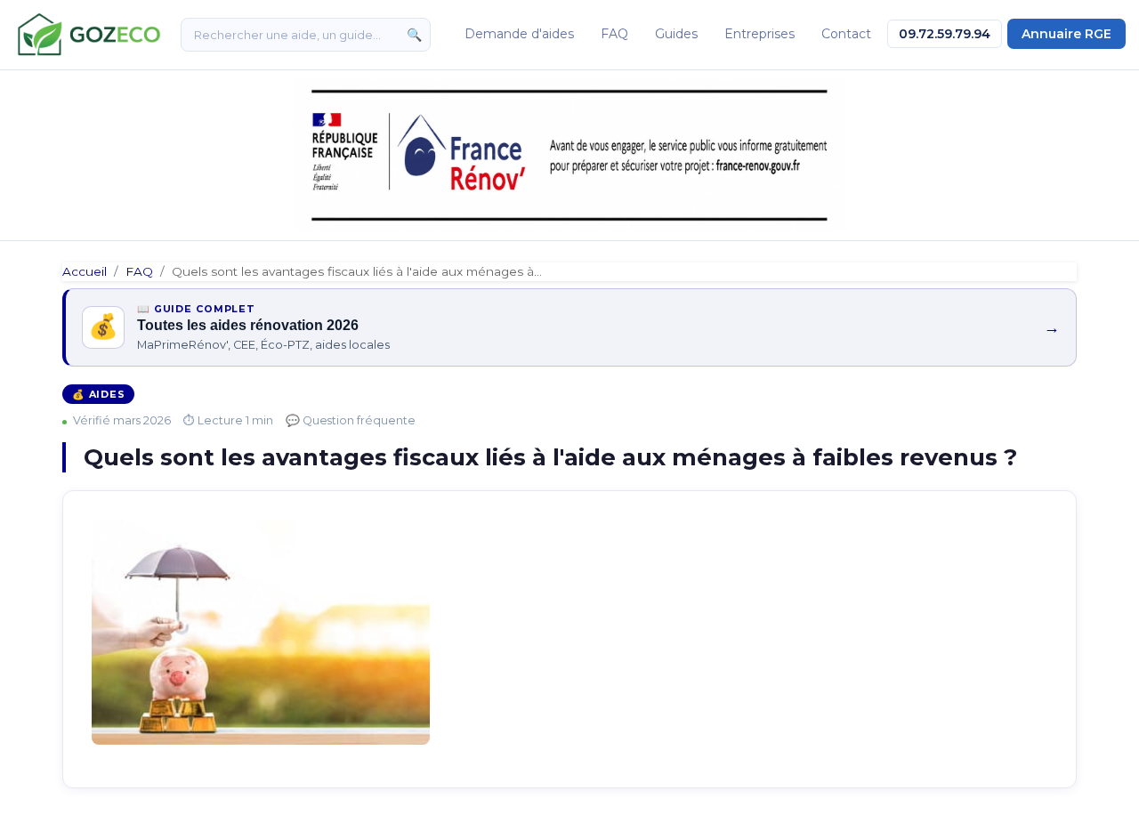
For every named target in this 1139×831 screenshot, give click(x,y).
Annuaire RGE (1066, 34)
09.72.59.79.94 (944, 34)
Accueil (84, 271)
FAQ (614, 34)
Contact (846, 34)
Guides (676, 34)
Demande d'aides (519, 34)
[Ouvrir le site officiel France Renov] (569, 155)
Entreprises (759, 34)
